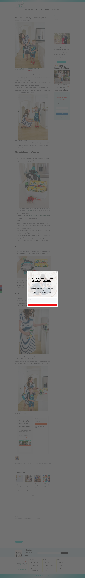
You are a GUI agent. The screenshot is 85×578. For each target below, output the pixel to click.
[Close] (57, 272)
